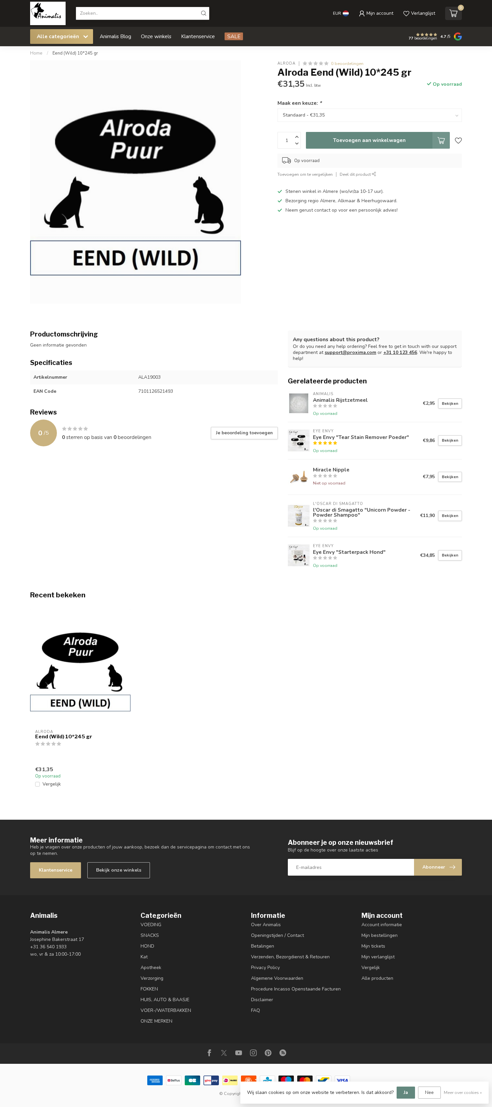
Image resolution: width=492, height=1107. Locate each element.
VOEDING (151, 924)
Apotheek (151, 967)
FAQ (255, 1010)
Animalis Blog (115, 36)
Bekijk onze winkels (118, 870)
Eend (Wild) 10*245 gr (75, 53)
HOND (147, 946)
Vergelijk (52, 784)
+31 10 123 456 (400, 352)
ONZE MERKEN (156, 1021)
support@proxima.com (350, 352)
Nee (429, 1092)
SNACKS (150, 935)
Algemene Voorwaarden (277, 978)
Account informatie (381, 924)
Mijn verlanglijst (378, 957)
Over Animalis (266, 924)
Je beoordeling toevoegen (244, 433)
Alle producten (377, 978)
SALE (233, 36)
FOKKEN (149, 989)
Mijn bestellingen (379, 935)
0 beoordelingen (347, 63)
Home (36, 53)
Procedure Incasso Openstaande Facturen (296, 989)
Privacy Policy (265, 967)
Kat (144, 957)
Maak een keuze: (299, 102)
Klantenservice (198, 36)
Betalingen (262, 946)
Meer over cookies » (463, 1092)
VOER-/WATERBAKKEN (166, 1010)
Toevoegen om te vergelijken (305, 174)
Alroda (286, 63)
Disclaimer (262, 1000)
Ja (406, 1092)
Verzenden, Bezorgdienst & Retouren (290, 957)
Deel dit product (356, 174)
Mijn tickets (373, 946)
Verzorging (152, 978)
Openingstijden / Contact (277, 935)
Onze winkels (156, 36)
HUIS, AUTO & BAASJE (165, 1000)
